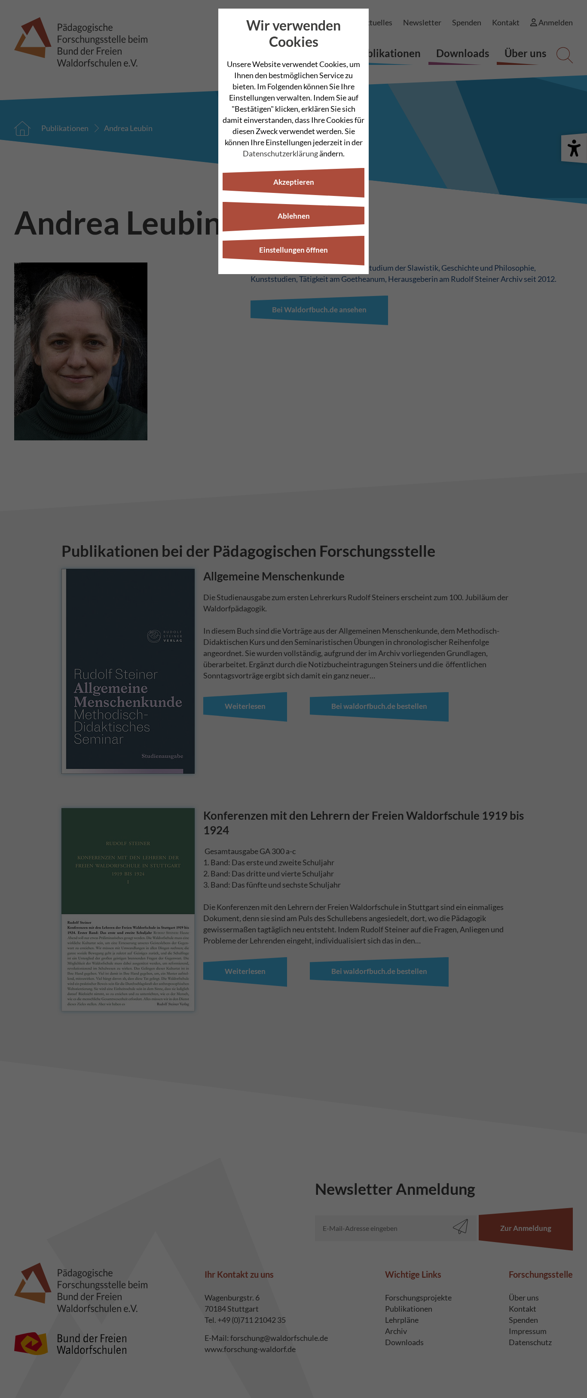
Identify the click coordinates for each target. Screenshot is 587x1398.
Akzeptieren (293, 181)
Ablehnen (294, 215)
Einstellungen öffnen (293, 249)
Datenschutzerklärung (280, 153)
